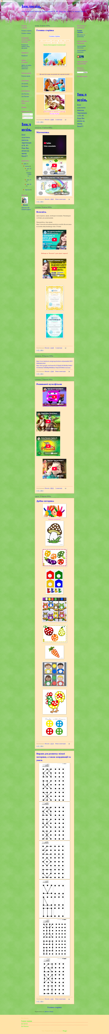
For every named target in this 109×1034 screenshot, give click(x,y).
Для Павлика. (25, 94)
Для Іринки (25, 83)
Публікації (26, 114)
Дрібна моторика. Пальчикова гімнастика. (27, 66)
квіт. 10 (29, 184)
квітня (27, 166)
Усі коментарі (27, 117)
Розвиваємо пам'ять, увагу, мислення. (26, 46)
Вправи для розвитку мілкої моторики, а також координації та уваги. (53, 757)
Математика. (42, 132)
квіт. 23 (29, 168)
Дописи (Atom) (48, 1011)
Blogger (65, 1031)
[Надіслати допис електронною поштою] (65, 119)
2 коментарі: (59, 119)
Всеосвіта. (41, 211)
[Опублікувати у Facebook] (41, 122)
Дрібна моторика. (45, 500)
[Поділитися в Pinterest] (42, 122)
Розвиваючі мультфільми (49, 384)
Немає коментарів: (60, 199)
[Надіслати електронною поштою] (37, 122)
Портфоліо (25, 55)
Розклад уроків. (26, 76)
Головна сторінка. (27, 30)
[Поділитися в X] (40, 122)
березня (27, 189)
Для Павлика (25, 96)
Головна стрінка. (26, 33)
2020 (27, 16)
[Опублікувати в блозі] (38, 122)
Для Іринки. (25, 86)
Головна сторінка (45, 30)
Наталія (25, 205)
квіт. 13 (29, 180)
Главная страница (26, 1021)
